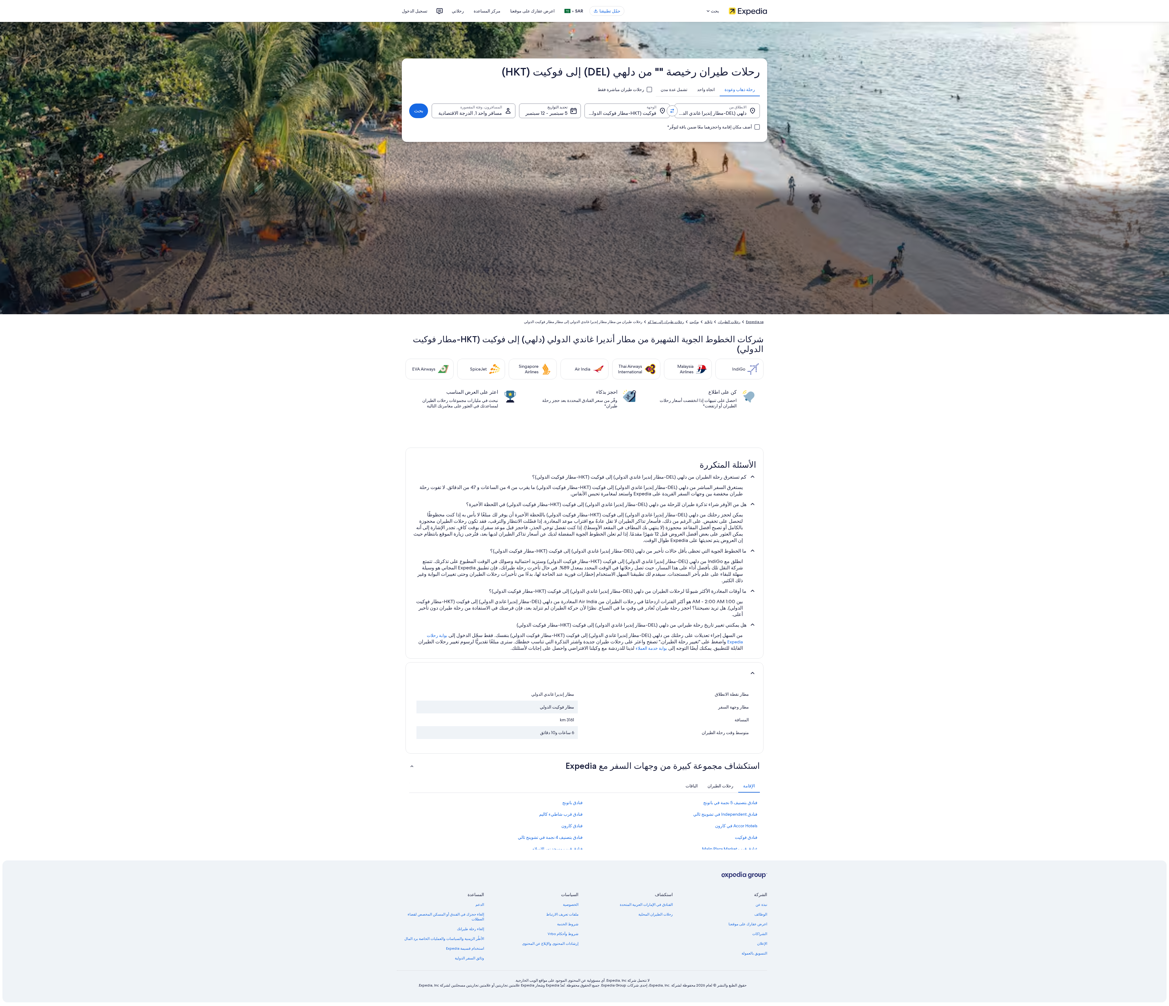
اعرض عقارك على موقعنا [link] (747, 924)
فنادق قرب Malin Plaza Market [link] (729, 849)
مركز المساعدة (487, 11)
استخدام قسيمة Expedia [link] (465, 948)
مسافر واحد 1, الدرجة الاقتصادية (470, 113)
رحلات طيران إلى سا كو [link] (666, 321)
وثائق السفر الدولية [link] (469, 958)
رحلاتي (458, 11)
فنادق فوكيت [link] (746, 837)
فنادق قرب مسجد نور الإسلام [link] (557, 849)
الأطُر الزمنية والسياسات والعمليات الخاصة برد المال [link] (444, 938)
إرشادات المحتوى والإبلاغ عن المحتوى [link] (550, 943)
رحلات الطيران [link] (729, 321)
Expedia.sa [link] (755, 321)
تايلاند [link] (708, 321)
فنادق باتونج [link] (572, 802)
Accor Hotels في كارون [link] (736, 825)
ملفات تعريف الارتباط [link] (562, 914)
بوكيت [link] (694, 321)
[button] (584, 673)
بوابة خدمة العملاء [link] (651, 648)
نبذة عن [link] (761, 904)
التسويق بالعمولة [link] (754, 953)
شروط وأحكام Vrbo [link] (563, 933)
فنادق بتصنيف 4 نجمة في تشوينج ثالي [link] (550, 837)
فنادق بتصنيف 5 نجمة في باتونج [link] (730, 802)
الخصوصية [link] (570, 904)
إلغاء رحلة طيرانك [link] (470, 929)
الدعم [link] (480, 904)
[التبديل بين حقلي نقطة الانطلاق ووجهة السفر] (672, 110)
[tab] (740, 89)
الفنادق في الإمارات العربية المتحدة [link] (646, 904)
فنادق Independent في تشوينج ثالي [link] (725, 814)
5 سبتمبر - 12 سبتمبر (546, 113)
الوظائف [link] (760, 914)
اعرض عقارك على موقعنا (532, 11)
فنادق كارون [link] (572, 825)
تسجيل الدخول (414, 11)
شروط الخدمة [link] (567, 924)
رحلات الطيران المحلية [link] (655, 914)
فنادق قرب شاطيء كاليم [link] (561, 814)
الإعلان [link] (762, 943)
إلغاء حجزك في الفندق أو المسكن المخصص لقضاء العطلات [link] (446, 917)
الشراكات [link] (759, 933)
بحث (418, 111)
